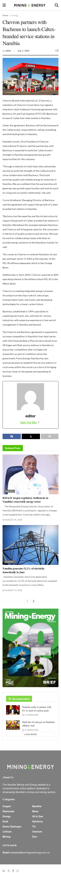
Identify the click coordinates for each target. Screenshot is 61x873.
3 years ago (31, 714)
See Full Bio (28, 422)
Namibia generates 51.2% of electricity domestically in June (24, 570)
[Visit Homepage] (30, 5)
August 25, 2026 (13, 519)
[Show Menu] (4, 5)
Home (5, 15)
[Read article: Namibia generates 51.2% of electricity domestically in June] (30, 545)
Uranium (37, 831)
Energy (15, 15)
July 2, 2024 (23, 50)
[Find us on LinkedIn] (4, 871)
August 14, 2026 (13, 590)
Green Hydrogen (12, 826)
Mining (7, 836)
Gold (5, 821)
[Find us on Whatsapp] (17, 871)
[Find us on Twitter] (8, 871)
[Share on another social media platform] (49, 436)
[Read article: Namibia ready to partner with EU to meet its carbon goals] (13, 710)
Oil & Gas (37, 816)
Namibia (37, 806)
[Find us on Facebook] (13, 871)
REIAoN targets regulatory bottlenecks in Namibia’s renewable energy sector (25, 499)
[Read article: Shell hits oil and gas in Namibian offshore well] (13, 725)
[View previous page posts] (27, 601)
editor (8, 50)
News (35, 811)
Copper (7, 806)
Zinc (34, 836)
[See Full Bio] (39, 422)
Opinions (37, 821)
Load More (30, 734)
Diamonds (8, 811)
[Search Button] (56, 5)
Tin (34, 826)
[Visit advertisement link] (30, 648)
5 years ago (31, 729)
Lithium (7, 831)
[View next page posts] (33, 601)
